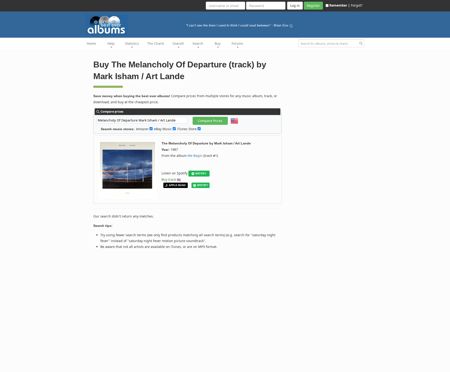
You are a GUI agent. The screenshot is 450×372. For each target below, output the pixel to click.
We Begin (195, 155)
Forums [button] (237, 43)
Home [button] (91, 43)
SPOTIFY (200, 173)
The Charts (155, 43)
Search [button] (197, 43)
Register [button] (313, 5)
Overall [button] (178, 43)
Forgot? (356, 5)
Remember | (339, 5)
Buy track (168, 179)
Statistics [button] (132, 43)
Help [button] (111, 43)
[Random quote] (291, 25)
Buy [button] (218, 43)
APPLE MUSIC (177, 185)
